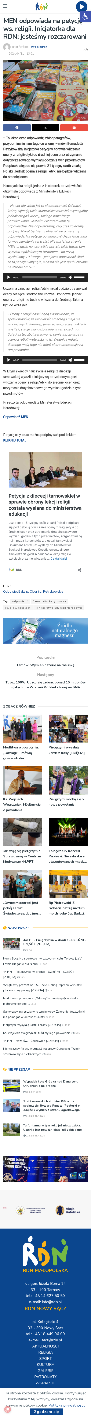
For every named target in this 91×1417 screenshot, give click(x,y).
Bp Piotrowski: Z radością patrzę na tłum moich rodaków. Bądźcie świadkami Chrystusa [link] (67, 908)
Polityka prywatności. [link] (66, 1405)
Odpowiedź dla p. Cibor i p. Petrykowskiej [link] (33, 591)
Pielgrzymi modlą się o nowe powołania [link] (66, 802)
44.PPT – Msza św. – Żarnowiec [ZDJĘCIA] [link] (31, 1041)
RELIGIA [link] (45, 1352)
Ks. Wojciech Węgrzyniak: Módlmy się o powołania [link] (22, 804)
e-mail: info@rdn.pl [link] (45, 1301)
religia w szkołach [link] (18, 607)
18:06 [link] (28, 950)
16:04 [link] (22, 977)
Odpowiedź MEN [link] (15, 417)
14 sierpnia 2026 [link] (35, 1115)
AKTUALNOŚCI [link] (45, 1346)
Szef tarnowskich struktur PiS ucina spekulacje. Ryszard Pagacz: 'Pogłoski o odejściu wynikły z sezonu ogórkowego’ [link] (51, 1105)
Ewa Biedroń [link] (38, 47)
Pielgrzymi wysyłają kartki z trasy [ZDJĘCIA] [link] (67, 750)
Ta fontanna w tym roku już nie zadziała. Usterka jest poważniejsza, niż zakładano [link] (52, 1127)
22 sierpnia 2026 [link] (35, 1135)
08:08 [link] (48, 1054)
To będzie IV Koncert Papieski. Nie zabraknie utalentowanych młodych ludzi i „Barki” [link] (68, 857)
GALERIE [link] (46, 1370)
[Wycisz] (70, 277)
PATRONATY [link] (45, 1376)
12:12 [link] (50, 990)
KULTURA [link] (45, 1364)
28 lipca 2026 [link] (33, 1092)
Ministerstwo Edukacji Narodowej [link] (59, 607)
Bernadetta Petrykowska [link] (49, 601)
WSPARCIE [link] (46, 1383)
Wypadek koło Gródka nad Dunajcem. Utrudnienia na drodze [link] (50, 1084)
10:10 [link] (33, 1004)
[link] (85, 16)
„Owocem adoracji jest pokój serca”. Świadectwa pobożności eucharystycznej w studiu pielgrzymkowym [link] (22, 908)
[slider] (80, 277)
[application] (45, 277)
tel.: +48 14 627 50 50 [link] (45, 1295)
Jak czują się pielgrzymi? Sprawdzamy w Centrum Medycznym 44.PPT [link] (22, 856)
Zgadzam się (46, 1411)
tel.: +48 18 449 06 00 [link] (45, 1333)
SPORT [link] (45, 1358)
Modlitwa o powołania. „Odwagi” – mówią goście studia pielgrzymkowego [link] (21, 753)
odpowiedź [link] (20, 601)
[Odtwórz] (9, 277)
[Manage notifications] (7, 1409)
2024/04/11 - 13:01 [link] (21, 54)
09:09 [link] (77, 1033)
